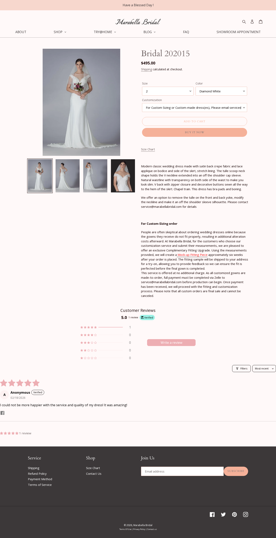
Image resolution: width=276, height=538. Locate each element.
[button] (105, 327)
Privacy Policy (139, 529)
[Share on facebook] (2, 413)
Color (199, 83)
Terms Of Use (125, 529)
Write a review (171, 342)
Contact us (152, 529)
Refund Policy (37, 474)
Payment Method (40, 479)
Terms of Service (40, 485)
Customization (152, 100)
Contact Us (93, 474)
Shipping (146, 69)
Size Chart (93, 468)
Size (145, 83)
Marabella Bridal (142, 525)
